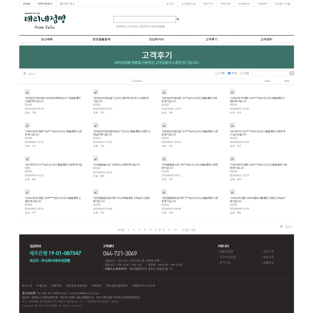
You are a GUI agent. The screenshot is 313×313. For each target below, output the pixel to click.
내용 (246, 73)
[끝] (193, 229)
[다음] (185, 229)
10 (175, 229)
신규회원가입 (188, 3)
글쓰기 (32, 73)
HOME (26, 3)
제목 (234, 73)
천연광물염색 (101, 39)
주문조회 (225, 3)
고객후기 (211, 39)
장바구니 (208, 3)
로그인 (170, 3)
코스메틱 (47, 39)
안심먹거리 (156, 39)
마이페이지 (244, 3)
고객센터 (262, 3)
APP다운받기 (45, 3)
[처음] (121, 229)
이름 (222, 73)
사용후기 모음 (282, 3)
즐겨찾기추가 (67, 3)
